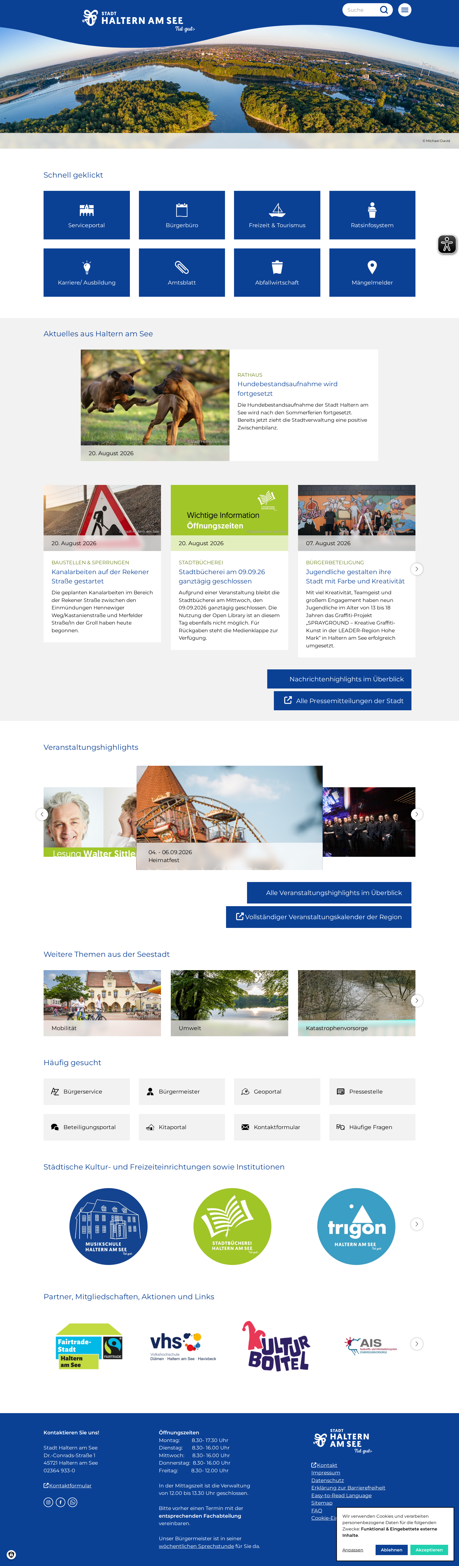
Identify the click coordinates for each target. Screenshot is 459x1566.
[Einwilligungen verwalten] (11, 1554)
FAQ (316, 1511)
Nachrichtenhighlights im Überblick (347, 679)
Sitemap (322, 1503)
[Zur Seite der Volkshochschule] (182, 1346)
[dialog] (395, 1534)
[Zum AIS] (370, 1346)
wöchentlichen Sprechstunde (196, 1546)
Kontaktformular (70, 1486)
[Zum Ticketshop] (276, 1346)
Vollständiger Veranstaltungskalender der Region (328, 920)
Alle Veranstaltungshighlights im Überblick (334, 893)
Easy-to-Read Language (341, 1495)
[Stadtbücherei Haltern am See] (230, 1226)
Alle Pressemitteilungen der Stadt (350, 703)
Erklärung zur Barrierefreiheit (348, 1488)
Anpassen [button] (352, 1549)
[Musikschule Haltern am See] (106, 1226)
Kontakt (327, 1465)
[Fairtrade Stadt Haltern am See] (89, 1346)
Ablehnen (391, 1549)
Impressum (325, 1473)
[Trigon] (353, 1226)
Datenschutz (327, 1480)
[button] (417, 569)
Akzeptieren (429, 1549)
